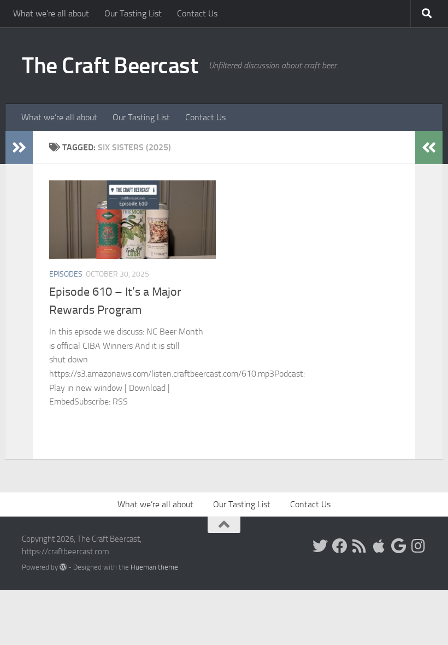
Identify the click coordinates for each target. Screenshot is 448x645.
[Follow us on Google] (398, 546)
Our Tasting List (133, 13)
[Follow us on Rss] (359, 546)
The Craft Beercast (110, 65)
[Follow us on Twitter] (320, 546)
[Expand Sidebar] (19, 147)
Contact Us (197, 13)
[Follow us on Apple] (379, 546)
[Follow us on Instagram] (418, 546)
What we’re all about (51, 13)
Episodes (65, 274)
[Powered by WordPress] (63, 567)
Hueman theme (154, 567)
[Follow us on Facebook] (339, 546)
